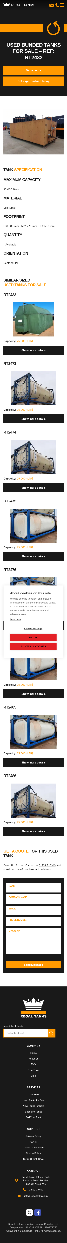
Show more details (33, 350)
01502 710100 (47, 865)
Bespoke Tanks (33, 1111)
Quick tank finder (14, 1026)
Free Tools (33, 1070)
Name (12, 886)
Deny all (33, 637)
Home (33, 1053)
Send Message (33, 964)
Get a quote (33, 70)
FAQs (33, 1064)
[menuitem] (33, 1053)
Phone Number (18, 920)
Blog (33, 1075)
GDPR (33, 1141)
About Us (33, 1058)
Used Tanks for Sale (34, 1100)
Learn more (15, 619)
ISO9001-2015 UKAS (33, 1159)
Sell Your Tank (33, 1117)
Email (12, 908)
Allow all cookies (33, 646)
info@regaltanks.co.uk (36, 1196)
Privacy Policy (33, 1136)
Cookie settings (33, 628)
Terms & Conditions (33, 1147)
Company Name (18, 897)
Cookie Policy (33, 1153)
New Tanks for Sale (33, 1106)
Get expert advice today (33, 81)
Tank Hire (33, 1094)
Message (14, 931)
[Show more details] (33, 320)
